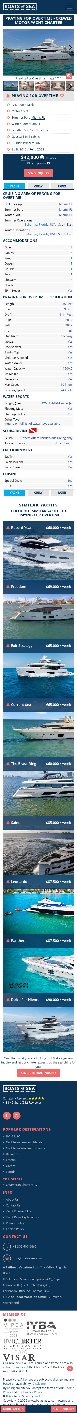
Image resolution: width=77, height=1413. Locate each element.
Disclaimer (39, 1383)
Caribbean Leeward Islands (24, 1142)
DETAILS (38, 568)
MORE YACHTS (13, 1409)
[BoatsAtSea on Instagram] (17, 1116)
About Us (12, 1199)
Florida (43, 224)
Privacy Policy (15, 1223)
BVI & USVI (13, 1136)
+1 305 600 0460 (25, 1246)
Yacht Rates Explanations (22, 1217)
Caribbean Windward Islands (25, 1148)
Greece (10, 1166)
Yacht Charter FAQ (18, 1211)
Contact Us (13, 1205)
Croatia (11, 1160)
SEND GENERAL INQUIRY (38, 1073)
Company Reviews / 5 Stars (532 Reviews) (22, 1100)
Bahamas (31, 224)
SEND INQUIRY (38, 173)
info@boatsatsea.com (27, 1258)
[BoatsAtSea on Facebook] (7, 1116)
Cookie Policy (15, 1229)
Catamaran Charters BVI (22, 1185)
